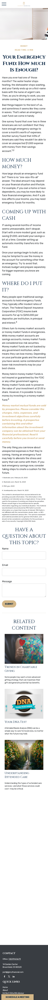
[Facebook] (4, 976)
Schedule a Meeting (17, 997)
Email (5, 565)
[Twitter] (9, 976)
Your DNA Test (16, 722)
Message (7, 581)
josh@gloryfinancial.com (13, 972)
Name (5, 548)
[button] (5, 987)
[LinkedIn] (13, 976)
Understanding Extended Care (17, 775)
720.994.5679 (14, 959)
